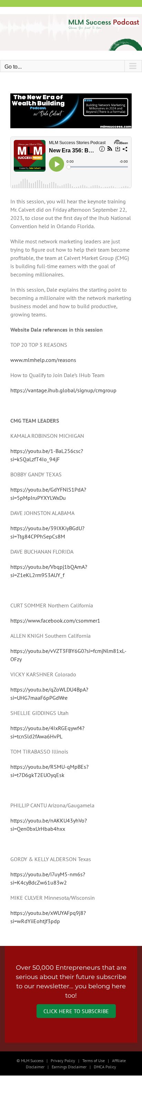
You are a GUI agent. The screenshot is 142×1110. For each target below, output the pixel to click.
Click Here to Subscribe (76, 1011)
